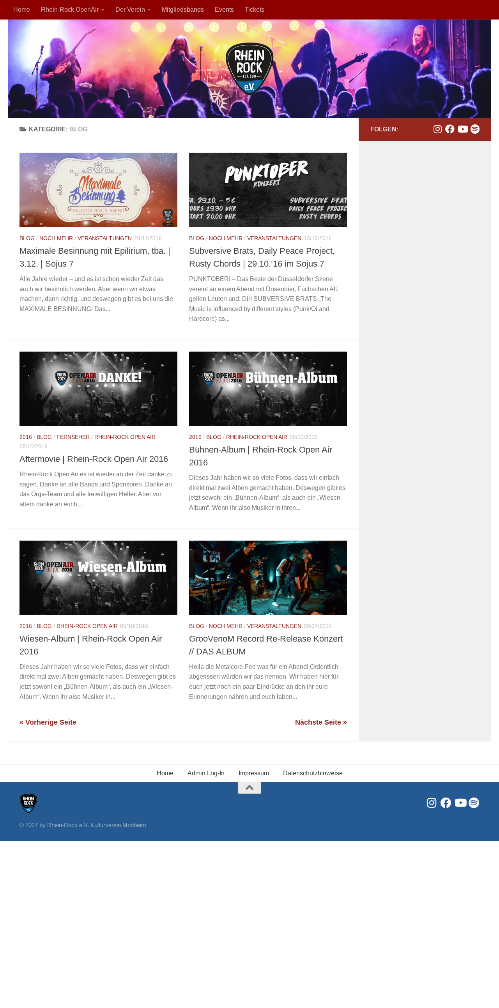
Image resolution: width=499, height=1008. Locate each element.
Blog (27, 238)
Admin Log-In (206, 773)
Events (224, 9)
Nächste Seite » (321, 722)
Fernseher (73, 437)
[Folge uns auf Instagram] (437, 129)
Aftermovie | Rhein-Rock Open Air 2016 (93, 459)
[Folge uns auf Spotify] (475, 129)
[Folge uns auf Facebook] (450, 129)
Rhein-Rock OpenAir (70, 9)
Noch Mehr (56, 238)
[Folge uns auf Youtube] (462, 129)
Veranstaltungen (105, 238)
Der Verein (130, 9)
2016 (25, 437)
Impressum (254, 773)
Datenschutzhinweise (313, 773)
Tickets (254, 9)
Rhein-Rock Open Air (125, 437)
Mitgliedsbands (183, 9)
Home (21, 9)
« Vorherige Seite (47, 722)
